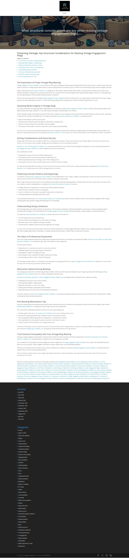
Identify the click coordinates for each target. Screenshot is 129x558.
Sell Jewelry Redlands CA (55, 374)
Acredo (20, 430)
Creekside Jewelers (23, 449)
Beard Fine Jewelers (24, 435)
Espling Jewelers (22, 457)
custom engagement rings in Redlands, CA (46, 294)
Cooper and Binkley (23, 446)
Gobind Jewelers (22, 465)
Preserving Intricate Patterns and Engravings (30, 67)
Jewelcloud (21, 481)
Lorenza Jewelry (22, 495)
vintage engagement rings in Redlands (53, 98)
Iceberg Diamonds (23, 476)
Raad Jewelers (22, 522)
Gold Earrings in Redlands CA (61, 368)
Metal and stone (23, 506)
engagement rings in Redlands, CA (31, 85)
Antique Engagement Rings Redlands (64, 362)
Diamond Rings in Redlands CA (46, 366)
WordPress (46, 555)
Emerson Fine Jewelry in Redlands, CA (61, 184)
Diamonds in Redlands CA (86, 366)
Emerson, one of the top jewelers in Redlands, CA (33, 146)
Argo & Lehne (22, 433)
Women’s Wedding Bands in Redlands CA (72, 378)
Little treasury (22, 492)
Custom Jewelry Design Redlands (43, 364)
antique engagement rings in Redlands (77, 108)
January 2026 (22, 400)
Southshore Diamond (24, 530)
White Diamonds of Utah (25, 543)
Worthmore (21, 546)
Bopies (20, 438)
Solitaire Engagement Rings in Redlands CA (75, 374)
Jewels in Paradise (23, 484)
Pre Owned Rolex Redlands (27, 374)
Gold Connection (23, 468)
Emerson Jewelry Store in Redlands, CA (70, 116)
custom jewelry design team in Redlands (49, 198)
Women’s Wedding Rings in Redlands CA (98, 378)
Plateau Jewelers (23, 519)
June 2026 (21, 395)
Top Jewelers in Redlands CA (59, 376)
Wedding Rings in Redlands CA (25, 378)
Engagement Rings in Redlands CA (27, 368)
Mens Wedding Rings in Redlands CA (64, 372)
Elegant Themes (29, 555)
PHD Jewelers (22, 516)
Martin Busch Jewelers (24, 500)
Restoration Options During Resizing (28, 74)
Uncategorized (22, 535)
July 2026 (20, 392)
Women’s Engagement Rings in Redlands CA (47, 378)
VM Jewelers (21, 541)
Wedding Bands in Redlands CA (98, 376)
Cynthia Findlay (22, 452)
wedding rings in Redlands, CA (25, 306)
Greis (19, 473)
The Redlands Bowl (93, 374)
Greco (20, 471)
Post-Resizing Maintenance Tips (27, 76)
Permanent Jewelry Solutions (26, 514)
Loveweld (21, 497)
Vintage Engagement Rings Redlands (78, 376)
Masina (20, 503)
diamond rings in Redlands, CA (38, 90)
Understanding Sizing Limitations (27, 70)
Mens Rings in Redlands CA (46, 372)
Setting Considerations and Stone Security (30, 65)
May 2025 (21, 419)
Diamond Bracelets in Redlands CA (81, 364)
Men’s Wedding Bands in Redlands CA (85, 370)
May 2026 (21, 397)
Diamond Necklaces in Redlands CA (27, 366)
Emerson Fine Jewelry (24, 454)
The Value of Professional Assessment (29, 72)
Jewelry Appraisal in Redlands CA (26, 370)
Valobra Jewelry (22, 538)
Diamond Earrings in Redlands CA (101, 364)
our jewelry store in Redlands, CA (45, 313)
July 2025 (20, 416)
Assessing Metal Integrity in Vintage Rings (30, 63)
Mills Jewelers (22, 508)
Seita (19, 524)
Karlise (20, 489)
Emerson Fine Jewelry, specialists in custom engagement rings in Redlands (40, 277)
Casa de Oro (21, 441)
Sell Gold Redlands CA (41, 374)
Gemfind (20, 462)
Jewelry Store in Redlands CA (44, 370)
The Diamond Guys (23, 532)
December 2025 (22, 403)
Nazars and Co (22, 511)
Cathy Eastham (22, 444)
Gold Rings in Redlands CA (77, 368)
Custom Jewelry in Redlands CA (62, 364)
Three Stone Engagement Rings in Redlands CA (37, 376)
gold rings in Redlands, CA (54, 132)
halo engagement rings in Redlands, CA (28, 148)
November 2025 (23, 405)
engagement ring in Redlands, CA (85, 261)
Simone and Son (23, 527)
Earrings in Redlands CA (100, 366)
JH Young (21, 487)
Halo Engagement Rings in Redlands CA (97, 368)
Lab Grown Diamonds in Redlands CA (63, 370)
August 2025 (21, 414)
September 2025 (23, 411)
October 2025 (22, 408)
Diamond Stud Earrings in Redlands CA (67, 366)
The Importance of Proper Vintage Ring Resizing (32, 60)
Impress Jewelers (23, 479)
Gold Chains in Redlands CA (45, 368)
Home (64, 13)
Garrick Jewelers (22, 460)
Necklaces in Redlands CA (83, 372)
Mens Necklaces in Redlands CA (28, 372)
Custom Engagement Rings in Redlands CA (88, 362)
